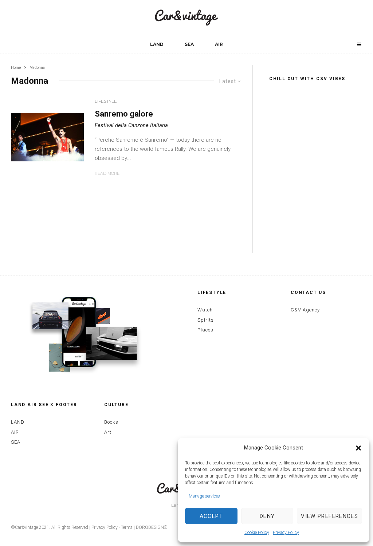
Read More (107, 173)
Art (107, 432)
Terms (127, 527)
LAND (157, 44)
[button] (358, 448)
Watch (205, 310)
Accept (211, 516)
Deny (267, 516)
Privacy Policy (286, 532)
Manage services (204, 496)
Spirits (205, 320)
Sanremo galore (124, 113)
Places (205, 330)
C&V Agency (305, 310)
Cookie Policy (256, 532)
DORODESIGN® (152, 527)
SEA (189, 44)
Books (111, 422)
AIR (219, 44)
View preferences (329, 516)
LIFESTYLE (106, 101)
